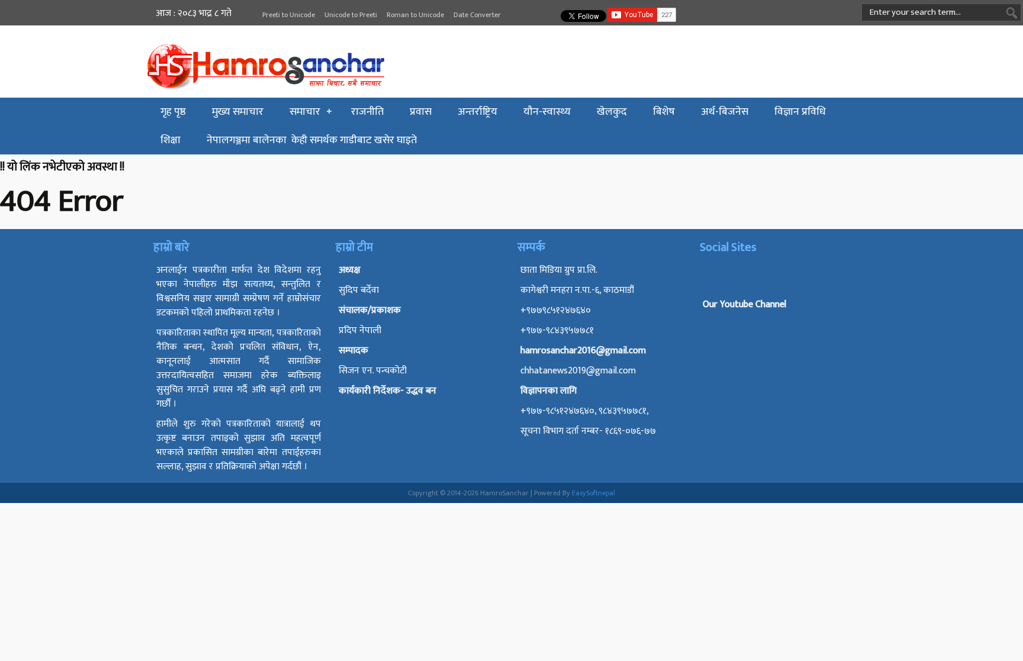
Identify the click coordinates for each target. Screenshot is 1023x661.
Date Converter (477, 15)
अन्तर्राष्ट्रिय (477, 112)
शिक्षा (170, 140)
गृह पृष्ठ (173, 112)
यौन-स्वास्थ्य (547, 112)
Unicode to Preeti (350, 15)
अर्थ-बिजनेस (724, 112)
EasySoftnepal (593, 493)
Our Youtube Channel (744, 304)
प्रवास (421, 112)
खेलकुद (612, 112)
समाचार (304, 112)
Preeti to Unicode (288, 15)
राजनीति (367, 112)
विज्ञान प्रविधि (800, 112)
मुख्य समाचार (237, 112)
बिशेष (664, 112)
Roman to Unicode (415, 15)
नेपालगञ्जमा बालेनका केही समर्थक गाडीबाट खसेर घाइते (312, 140)
